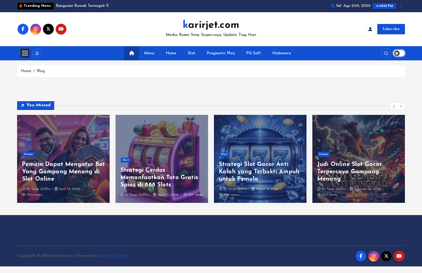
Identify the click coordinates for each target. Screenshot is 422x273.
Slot (191, 53)
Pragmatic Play (221, 53)
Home (171, 53)
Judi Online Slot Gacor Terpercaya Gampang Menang (349, 172)
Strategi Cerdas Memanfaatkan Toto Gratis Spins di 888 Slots (159, 177)
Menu (149, 53)
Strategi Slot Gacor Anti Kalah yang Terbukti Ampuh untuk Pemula (259, 172)
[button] (394, 106)
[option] (63, 159)
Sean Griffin (41, 189)
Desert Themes (113, 256)
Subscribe (391, 29)
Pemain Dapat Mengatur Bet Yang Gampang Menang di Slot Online (63, 172)
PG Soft (253, 53)
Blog (41, 71)
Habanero (281, 53)
